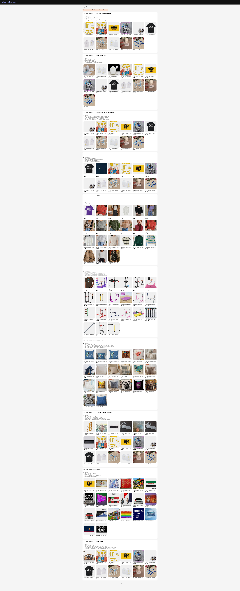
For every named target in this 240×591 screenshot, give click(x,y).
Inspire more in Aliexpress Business (120, 582)
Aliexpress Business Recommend (125, 588)
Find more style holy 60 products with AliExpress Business (95, 9)
